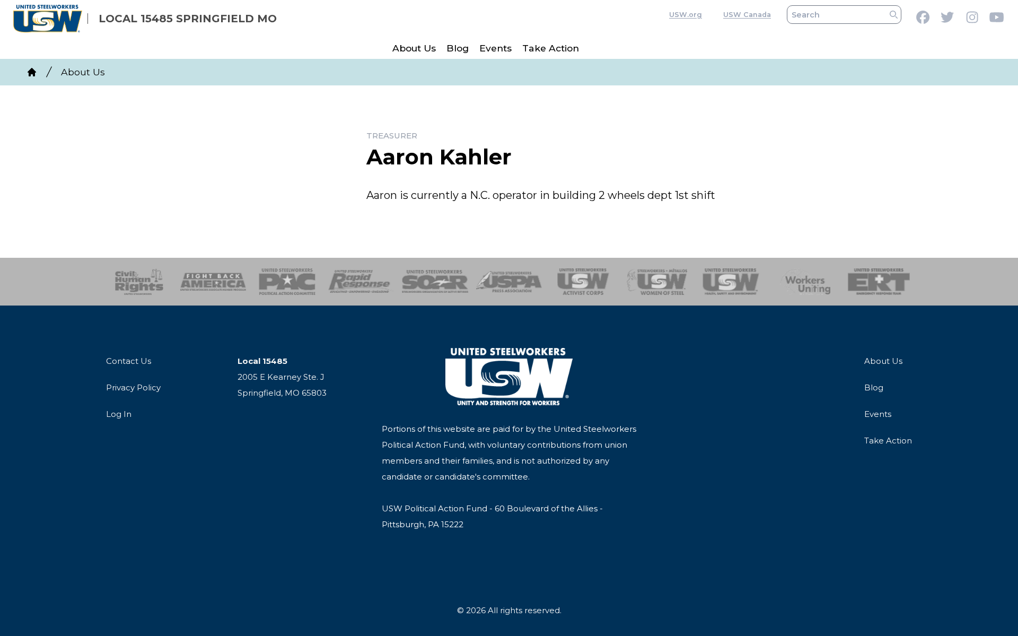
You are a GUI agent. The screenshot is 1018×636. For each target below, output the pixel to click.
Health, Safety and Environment (731, 281)
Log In (118, 414)
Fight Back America (213, 281)
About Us (414, 48)
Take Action (550, 48)
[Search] (893, 14)
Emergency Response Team (879, 281)
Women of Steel (657, 281)
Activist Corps (583, 281)
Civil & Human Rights (139, 281)
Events (495, 48)
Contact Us (128, 361)
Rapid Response (361, 281)
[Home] (32, 72)
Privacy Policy (133, 387)
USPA (509, 281)
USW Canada (747, 15)
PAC (287, 281)
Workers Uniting (805, 281)
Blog (457, 48)
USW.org (685, 15)
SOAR (435, 281)
